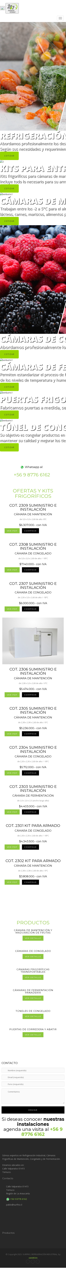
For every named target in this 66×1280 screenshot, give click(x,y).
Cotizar (9, 155)
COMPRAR (30, 531)
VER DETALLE (33, 938)
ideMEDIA (33, 1257)
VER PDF (12, 531)
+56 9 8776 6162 (32, 475)
